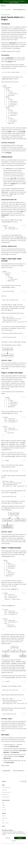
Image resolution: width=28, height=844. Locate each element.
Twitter (3, 807)
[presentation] (14, 72)
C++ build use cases (13, 746)
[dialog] (14, 835)
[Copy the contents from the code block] (23, 72)
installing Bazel (9, 58)
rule (7, 206)
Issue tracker (5, 818)
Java (20, 750)
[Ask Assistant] (25, 72)
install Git (9, 61)
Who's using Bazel (6, 787)
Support (4, 815)
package (23, 131)
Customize (14, 840)
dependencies (5, 215)
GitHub (3, 805)
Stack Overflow (5, 822)
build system (12, 42)
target (9, 131)
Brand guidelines (5, 796)
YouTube (4, 809)
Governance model (6, 792)
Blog (3, 802)
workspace (8, 152)
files (13, 178)
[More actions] (26, 6)
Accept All (20, 837)
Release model (5, 794)
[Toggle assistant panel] (24, 5)
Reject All (8, 837)
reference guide (9, 762)
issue (22, 1)
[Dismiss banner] (26, 2)
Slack (3, 820)
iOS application (15, 752)
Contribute (4, 789)
